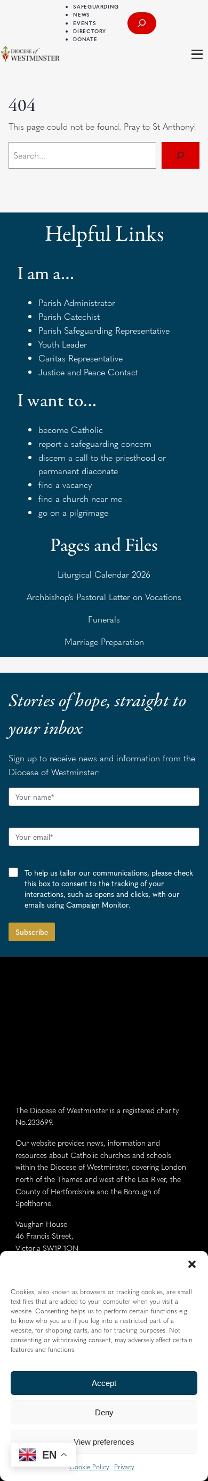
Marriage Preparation (104, 641)
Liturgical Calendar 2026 (104, 574)
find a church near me (80, 498)
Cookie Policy (89, 1466)
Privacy (124, 1466)
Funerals (104, 619)
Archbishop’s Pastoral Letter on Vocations (104, 596)
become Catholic (70, 429)
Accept (104, 1383)
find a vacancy (65, 484)
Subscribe (31, 931)
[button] (192, 1264)
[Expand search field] (141, 23)
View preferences (104, 1441)
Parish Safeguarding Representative (104, 330)
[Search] (180, 155)
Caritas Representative (80, 358)
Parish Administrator (76, 302)
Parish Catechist (69, 316)
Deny (104, 1412)
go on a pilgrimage (73, 512)
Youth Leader (62, 344)
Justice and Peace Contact (88, 372)
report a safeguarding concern (94, 443)
